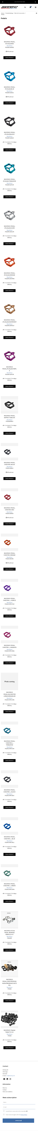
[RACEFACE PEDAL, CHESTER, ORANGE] (9, 542)
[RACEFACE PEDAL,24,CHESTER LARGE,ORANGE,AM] (9, 681)
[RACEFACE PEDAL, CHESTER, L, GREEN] (9, 873)
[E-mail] (19, 1107)
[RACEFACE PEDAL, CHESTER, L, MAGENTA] (9, 634)
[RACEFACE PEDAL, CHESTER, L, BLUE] (9, 826)
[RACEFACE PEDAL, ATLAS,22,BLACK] (9, 121)
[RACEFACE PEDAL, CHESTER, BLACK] (9, 451)
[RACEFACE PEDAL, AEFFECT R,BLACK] (9, 405)
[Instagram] (11, 1079)
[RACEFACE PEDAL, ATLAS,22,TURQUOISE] (9, 168)
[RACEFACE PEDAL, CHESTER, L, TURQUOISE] (9, 730)
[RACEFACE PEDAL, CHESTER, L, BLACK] (9, 779)
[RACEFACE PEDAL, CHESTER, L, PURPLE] (9, 587)
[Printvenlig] (36, 13)
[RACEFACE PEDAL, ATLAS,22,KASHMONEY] (9, 309)
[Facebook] (5, 1079)
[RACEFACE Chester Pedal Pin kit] (9, 1019)
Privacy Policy (24, 1114)
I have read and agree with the (16, 1114)
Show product (9, 57)
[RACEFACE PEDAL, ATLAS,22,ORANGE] (9, 262)
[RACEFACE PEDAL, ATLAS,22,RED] (9, 31)
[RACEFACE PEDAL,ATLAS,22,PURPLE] (9, 356)
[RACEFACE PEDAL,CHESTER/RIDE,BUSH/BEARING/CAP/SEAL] (9, 968)
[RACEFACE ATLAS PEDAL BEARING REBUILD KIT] (9, 920)
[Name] (19, 1102)
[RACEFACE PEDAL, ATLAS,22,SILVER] (9, 215)
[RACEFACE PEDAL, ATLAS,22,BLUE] (9, 76)
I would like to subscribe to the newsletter (17, 1111)
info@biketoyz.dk (10, 1075)
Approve (17, 1120)
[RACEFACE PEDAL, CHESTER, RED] (9, 497)
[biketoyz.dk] (9, 7)
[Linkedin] (8, 1079)
